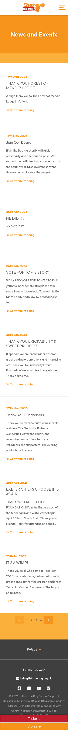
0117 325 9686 (36, 670)
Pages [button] (32, 649)
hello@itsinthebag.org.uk (36, 678)
